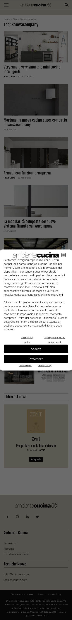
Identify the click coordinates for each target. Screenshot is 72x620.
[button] (63, 255)
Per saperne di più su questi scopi (54, 339)
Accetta (36, 348)
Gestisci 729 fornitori (27, 339)
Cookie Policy (25, 365)
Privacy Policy (45, 365)
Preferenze (36, 359)
